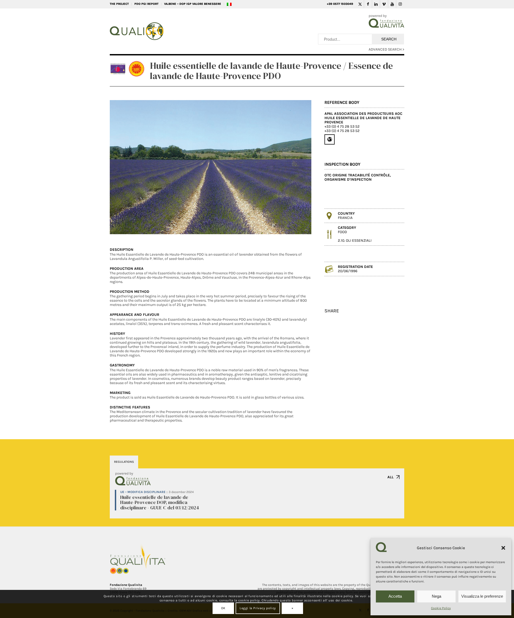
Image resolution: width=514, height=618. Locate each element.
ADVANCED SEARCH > (386, 49)
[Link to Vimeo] (384, 4)
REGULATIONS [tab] (124, 462)
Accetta (395, 596)
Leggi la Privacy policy (258, 608)
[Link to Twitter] (360, 4)
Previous (122, 167)
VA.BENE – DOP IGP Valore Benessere (192, 4)
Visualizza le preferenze (482, 596)
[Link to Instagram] (400, 4)
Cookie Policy (441, 608)
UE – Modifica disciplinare (142, 492)
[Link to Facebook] (368, 4)
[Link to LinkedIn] (376, 4)
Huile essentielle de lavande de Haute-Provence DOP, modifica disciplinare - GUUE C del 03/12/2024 (159, 502)
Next (299, 167)
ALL (390, 477)
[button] (503, 548)
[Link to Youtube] (392, 4)
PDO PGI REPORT (146, 4)
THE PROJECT (119, 4)
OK (223, 608)
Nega (436, 596)
